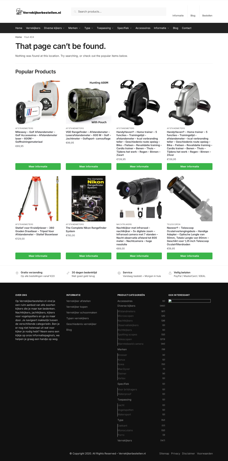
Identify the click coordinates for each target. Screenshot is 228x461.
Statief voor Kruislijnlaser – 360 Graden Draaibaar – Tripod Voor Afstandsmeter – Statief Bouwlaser (36, 231)
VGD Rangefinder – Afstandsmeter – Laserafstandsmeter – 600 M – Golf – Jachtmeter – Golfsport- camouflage (88, 135)
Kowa (121, 364)
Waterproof (124, 394)
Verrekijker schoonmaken (81, 312)
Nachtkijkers (124, 224)
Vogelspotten (125, 409)
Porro (121, 434)
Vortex (121, 378)
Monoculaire (125, 430)
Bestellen (207, 15)
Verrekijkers (124, 440)
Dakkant (122, 425)
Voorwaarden (205, 453)
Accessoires (124, 301)
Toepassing (124, 399)
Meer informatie (38, 166)
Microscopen (126, 315)
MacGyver (124, 369)
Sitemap (164, 453)
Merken (122, 349)
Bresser (122, 355)
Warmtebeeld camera (130, 343)
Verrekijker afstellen (78, 301)
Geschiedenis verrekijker (81, 324)
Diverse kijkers (126, 305)
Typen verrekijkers (77, 318)
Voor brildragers (127, 389)
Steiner (122, 373)
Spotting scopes (127, 334)
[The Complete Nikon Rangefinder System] (88, 198)
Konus (121, 359)
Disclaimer (188, 453)
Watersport (124, 414)
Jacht (121, 405)
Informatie (178, 15)
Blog (193, 15)
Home (18, 37)
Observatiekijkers (128, 325)
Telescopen (173, 224)
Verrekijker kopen (77, 306)
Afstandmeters (24, 128)
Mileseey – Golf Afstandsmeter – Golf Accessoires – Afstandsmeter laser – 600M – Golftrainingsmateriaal (36, 137)
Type (120, 420)
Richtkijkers (125, 330)
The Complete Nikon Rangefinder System (86, 229)
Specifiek (123, 383)
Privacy (175, 453)
